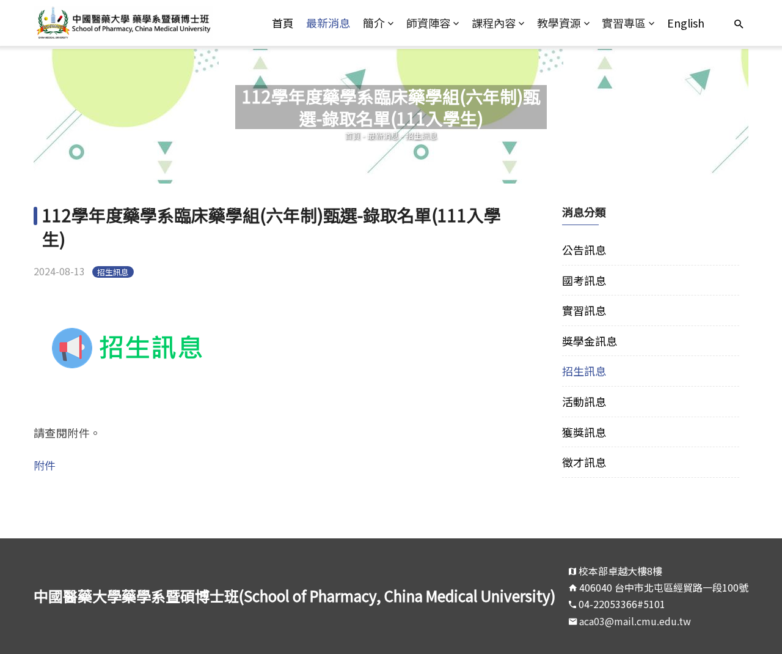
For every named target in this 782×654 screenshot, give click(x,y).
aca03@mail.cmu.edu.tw (635, 621)
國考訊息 (584, 280)
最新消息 (328, 23)
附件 (45, 465)
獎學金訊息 (589, 341)
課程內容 (494, 23)
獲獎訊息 (584, 432)
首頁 (283, 23)
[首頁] (123, 23)
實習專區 (624, 23)
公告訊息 (584, 250)
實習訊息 (584, 310)
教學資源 (559, 23)
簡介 (374, 23)
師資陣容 (428, 23)
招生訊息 (421, 135)
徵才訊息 (584, 462)
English (685, 23)
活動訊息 (584, 401)
